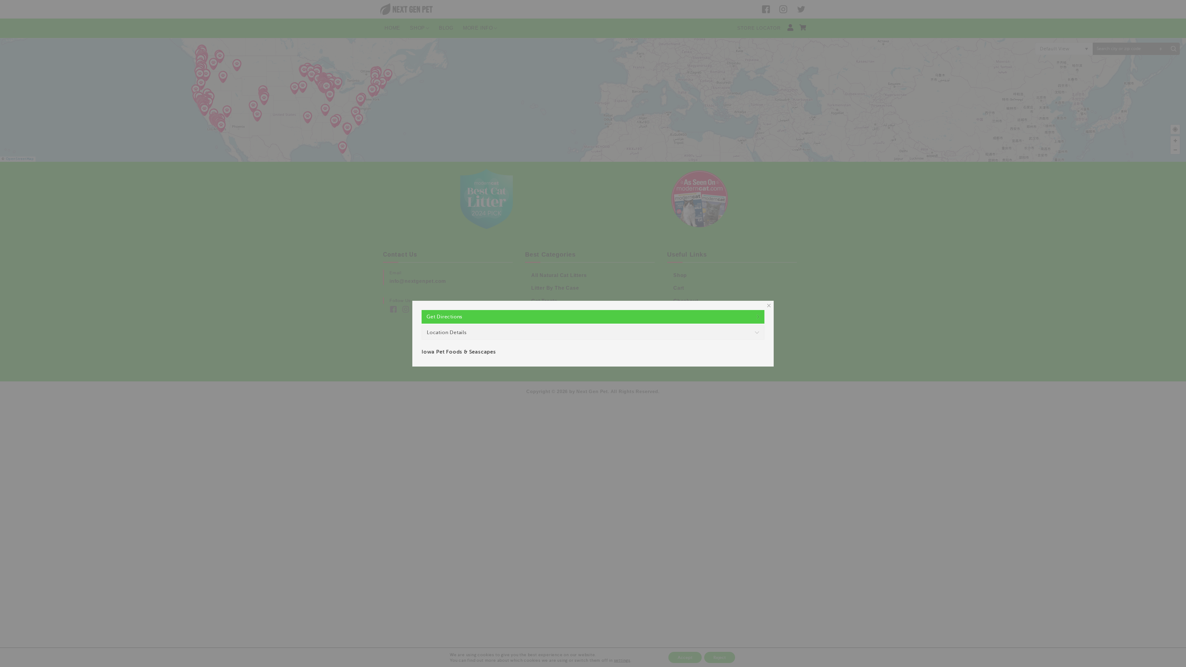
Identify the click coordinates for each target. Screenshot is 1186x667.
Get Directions (444, 317)
